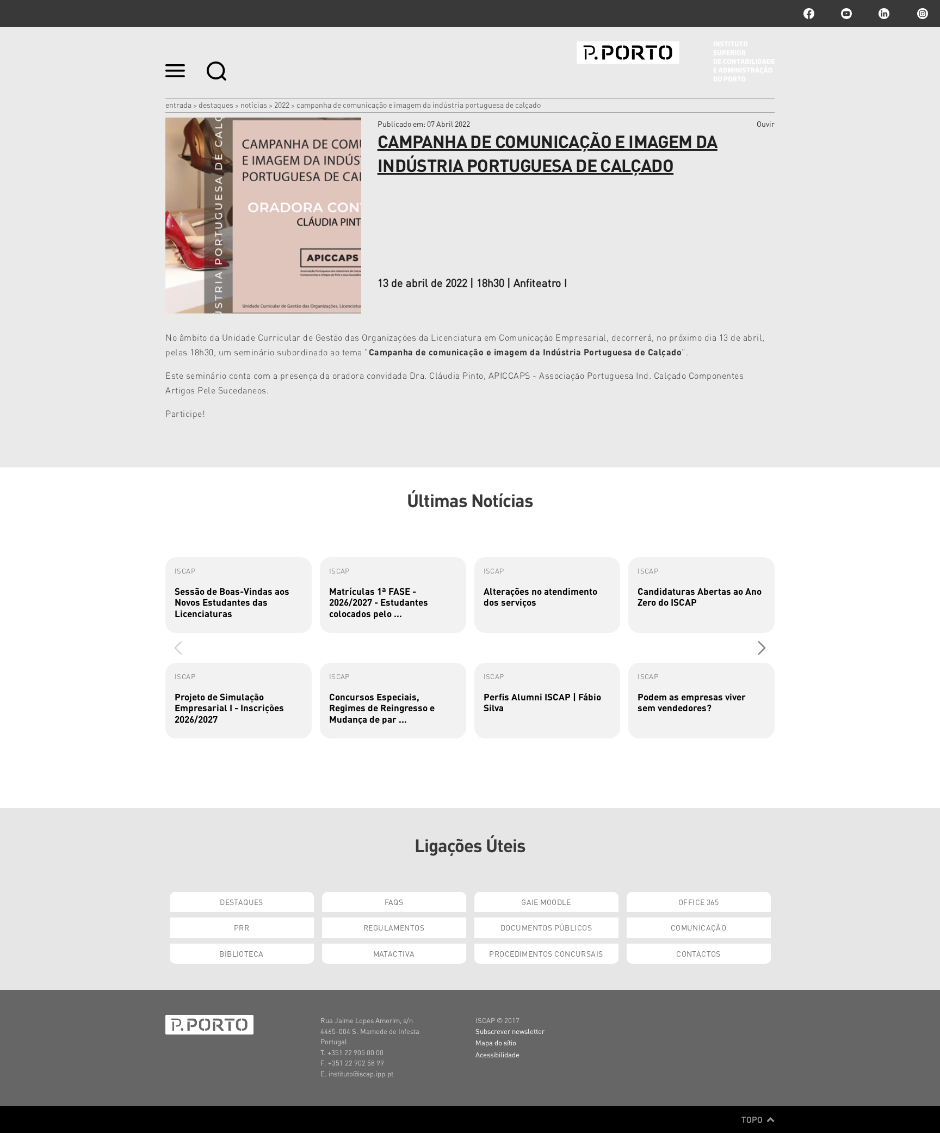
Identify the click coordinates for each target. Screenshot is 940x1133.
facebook (808, 13)
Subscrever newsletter (510, 1031)
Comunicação (699, 927)
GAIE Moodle (546, 902)
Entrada (178, 104)
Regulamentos (393, 927)
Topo (753, 1119)
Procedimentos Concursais (546, 953)
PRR (241, 927)
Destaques (216, 104)
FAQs (394, 902)
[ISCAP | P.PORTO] (676, 61)
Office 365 (698, 902)
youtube (846, 13)
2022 (281, 104)
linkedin (884, 13)
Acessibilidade (497, 1054)
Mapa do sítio (495, 1042)
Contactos (698, 953)
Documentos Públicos (546, 927)
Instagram (921, 13)
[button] (762, 648)
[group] (238, 595)
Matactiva (394, 953)
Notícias (253, 104)
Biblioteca (241, 953)
